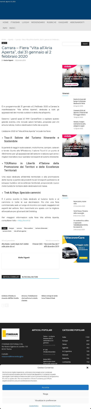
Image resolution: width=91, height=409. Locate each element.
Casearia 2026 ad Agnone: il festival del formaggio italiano (81, 113)
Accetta (45, 387)
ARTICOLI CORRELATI (11, 277)
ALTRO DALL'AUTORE (30, 277)
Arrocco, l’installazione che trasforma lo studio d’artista (30, 298)
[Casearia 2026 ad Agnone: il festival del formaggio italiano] (67, 112)
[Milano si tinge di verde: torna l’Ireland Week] (50, 288)
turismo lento (7, 231)
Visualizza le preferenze (45, 400)
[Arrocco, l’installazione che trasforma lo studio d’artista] (30, 288)
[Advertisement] (75, 174)
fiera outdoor (28, 228)
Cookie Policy (33, 406)
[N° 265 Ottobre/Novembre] (36, 352)
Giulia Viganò (8, 60)
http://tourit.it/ (24, 220)
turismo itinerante (41, 228)
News (64, 195)
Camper (11, 228)
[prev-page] (3, 305)
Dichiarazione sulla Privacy (51, 406)
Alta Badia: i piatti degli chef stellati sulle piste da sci (15, 245)
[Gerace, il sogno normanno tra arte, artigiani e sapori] (67, 124)
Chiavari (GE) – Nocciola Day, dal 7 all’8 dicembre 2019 (45, 245)
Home (4, 40)
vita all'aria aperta (20, 231)
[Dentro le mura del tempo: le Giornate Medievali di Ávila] (67, 101)
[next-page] (6, 305)
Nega (45, 394)
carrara (19, 228)
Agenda (10, 40)
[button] (87, 367)
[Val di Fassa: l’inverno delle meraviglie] (67, 213)
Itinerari (65, 93)
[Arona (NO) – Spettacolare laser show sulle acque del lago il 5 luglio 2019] (36, 361)
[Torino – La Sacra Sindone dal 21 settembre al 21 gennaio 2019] (36, 338)
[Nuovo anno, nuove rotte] (67, 203)
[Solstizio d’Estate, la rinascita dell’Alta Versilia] (10, 288)
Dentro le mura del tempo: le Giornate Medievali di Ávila (80, 101)
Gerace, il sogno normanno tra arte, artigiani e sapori (80, 124)
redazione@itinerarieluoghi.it (12, 356)
